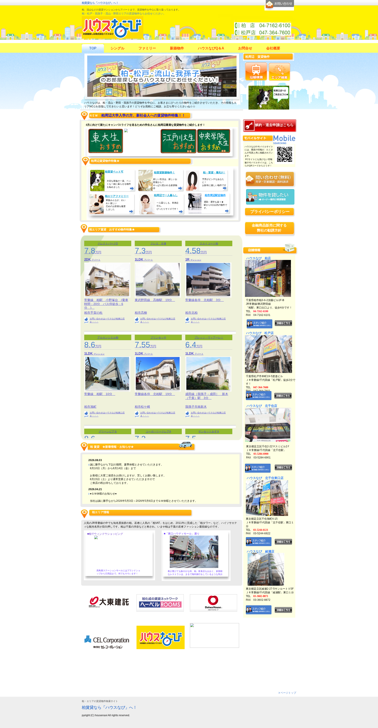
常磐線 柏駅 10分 (99, 394)
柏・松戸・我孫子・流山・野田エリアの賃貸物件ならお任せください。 (124, 13)
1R (187, 259)
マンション (195, 260)
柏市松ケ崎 (142, 406)
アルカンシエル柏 (107, 337)
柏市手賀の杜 (93, 312)
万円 (92, 252)
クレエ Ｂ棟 (158, 243)
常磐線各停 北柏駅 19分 (155, 394)
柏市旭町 (90, 406)
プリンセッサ (158, 337)
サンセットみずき (208, 431)
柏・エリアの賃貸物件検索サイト (100, 701)
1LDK (139, 259)
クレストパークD (108, 243)
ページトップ (288, 692)
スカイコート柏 (209, 243)
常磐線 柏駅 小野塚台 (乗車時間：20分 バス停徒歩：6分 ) (106, 303)
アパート (96, 260)
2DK (88, 259)
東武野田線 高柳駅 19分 (155, 300)
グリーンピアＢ (108, 431)
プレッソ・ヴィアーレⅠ (208, 337)
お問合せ (279, 5)
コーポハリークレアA (158, 431)
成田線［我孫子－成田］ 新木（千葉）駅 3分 (206, 395)
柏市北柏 (191, 312)
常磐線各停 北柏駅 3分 (204, 300)
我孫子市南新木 (196, 406)
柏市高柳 (141, 312)
